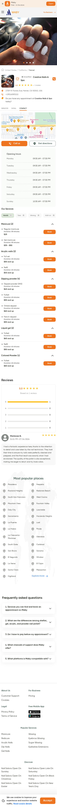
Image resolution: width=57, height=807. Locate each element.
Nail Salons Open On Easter (11, 785)
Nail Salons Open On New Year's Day (40, 785)
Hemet (32, 70)
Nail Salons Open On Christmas (11, 777)
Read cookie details (22, 804)
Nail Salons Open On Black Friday (41, 777)
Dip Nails (5, 747)
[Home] (13, 12)
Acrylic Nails (7, 743)
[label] (2, 71)
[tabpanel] (28, 296)
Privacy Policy (7, 712)
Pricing (31, 696)
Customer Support (10, 696)
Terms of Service (9, 716)
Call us (16, 143)
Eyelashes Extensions (38, 747)
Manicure (5, 734)
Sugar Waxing (35, 743)
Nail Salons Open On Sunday (11, 770)
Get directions (45, 143)
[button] (28, 225)
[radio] (20, 85)
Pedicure (5, 738)
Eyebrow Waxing (36, 738)
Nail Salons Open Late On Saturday (40, 770)
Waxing (32, 734)
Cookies (5, 700)
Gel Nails (5, 751)
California (23, 70)
